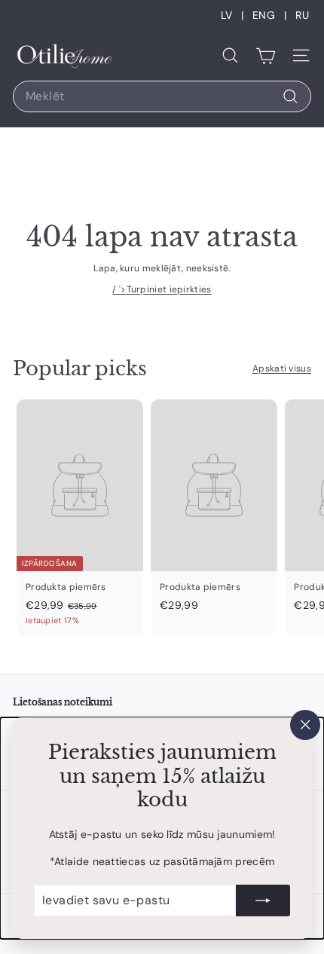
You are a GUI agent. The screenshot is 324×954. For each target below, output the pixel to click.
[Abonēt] (263, 900)
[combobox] (162, 96)
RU (302, 15)
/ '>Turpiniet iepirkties (161, 289)
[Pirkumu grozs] (265, 55)
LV (226, 15)
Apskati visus (281, 368)
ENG (263, 15)
